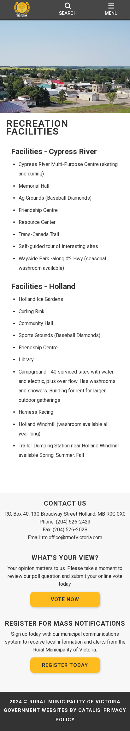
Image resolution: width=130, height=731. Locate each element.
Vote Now (65, 599)
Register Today (65, 665)
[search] (68, 9)
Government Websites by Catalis (52, 710)
